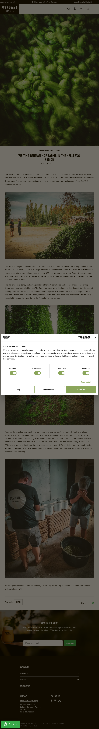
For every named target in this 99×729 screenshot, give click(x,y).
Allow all (81, 389)
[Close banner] (95, 337)
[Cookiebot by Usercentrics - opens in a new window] (79, 337)
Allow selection (49, 389)
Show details (86, 382)
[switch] (37, 373)
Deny (18, 389)
